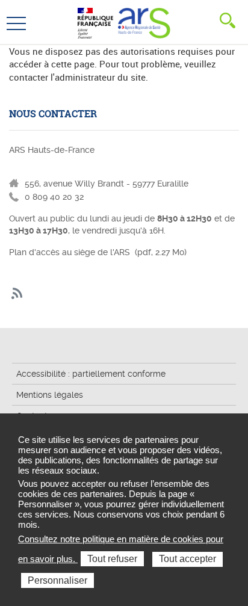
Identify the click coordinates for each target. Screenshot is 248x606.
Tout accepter (187, 559)
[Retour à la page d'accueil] (144, 22)
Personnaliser (57, 580)
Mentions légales (49, 395)
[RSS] (17, 294)
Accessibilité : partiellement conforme (91, 374)
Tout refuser (112, 559)
